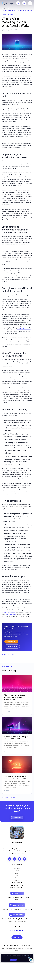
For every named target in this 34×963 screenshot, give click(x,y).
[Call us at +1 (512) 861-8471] (18, 3)
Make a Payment (17, 882)
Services (17, 868)
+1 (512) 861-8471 (17, 930)
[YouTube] (24, 859)
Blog (8, 8)
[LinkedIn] (9, 859)
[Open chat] (31, 960)
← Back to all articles (8, 654)
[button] (30, 3)
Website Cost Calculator (17, 887)
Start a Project (17, 817)
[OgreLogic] (8, 3)
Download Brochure (17, 885)
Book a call (17, 937)
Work (17, 870)
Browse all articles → (8, 797)
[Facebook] (19, 859)
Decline (5, 960)
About (17, 878)
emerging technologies (8, 612)
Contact (17, 880)
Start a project (11, 641)
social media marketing (24, 329)
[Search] (24, 3)
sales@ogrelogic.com (17, 933)
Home (3, 8)
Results (17, 873)
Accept (13, 960)
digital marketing (11, 614)
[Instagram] (14, 859)
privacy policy (28, 955)
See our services (12, 646)
